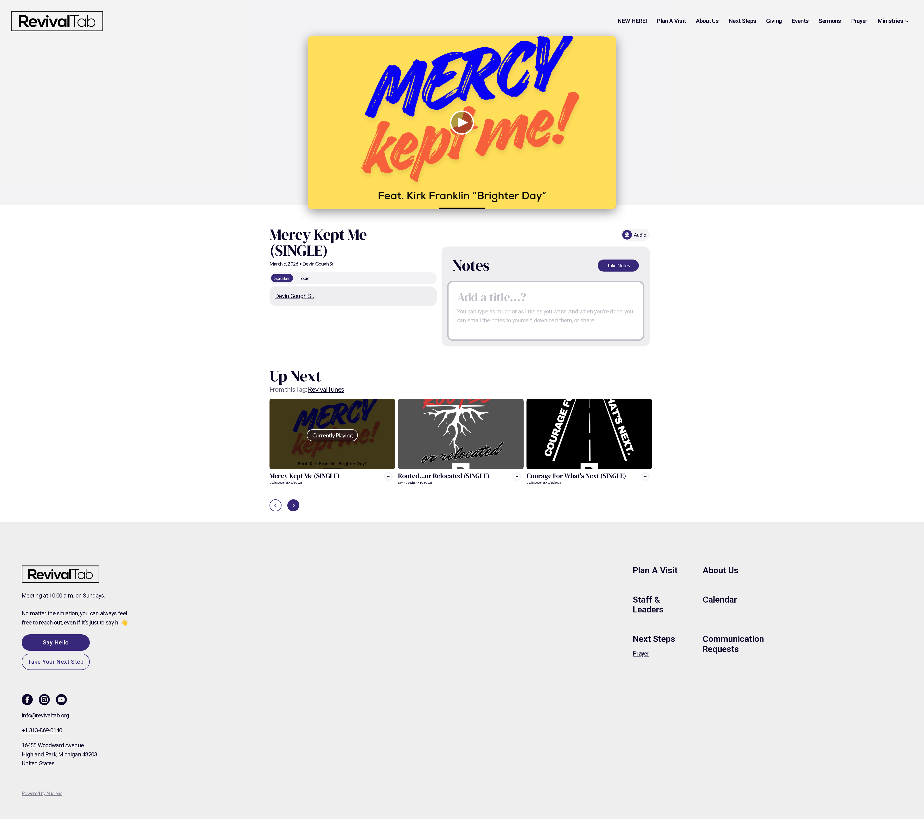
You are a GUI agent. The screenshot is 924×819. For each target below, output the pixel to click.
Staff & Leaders (648, 605)
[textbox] (545, 311)
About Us (720, 570)
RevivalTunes (326, 389)
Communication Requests (733, 644)
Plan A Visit (655, 570)
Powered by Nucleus (42, 793)
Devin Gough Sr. (318, 263)
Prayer (641, 653)
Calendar (720, 600)
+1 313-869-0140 (42, 730)
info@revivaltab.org (45, 715)
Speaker (282, 278)
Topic (303, 278)
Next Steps (654, 639)
